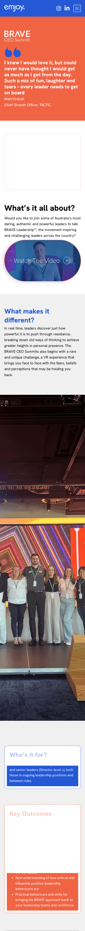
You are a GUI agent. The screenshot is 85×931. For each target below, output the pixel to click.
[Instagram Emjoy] (59, 8)
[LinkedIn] (67, 8)
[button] (42, 260)
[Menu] (77, 8)
